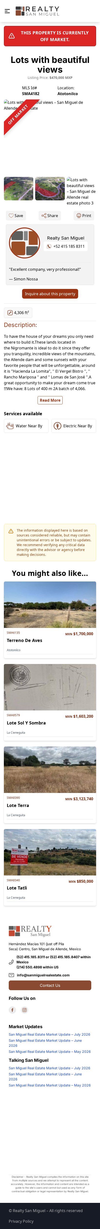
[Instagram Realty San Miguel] (24, 1010)
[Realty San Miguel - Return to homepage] (37, 11)
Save (19, 215)
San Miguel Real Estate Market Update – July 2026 (49, 1034)
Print (86, 215)
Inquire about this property (50, 293)
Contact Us (50, 985)
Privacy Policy (21, 1221)
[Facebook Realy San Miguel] (12, 1010)
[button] (7, 11)
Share (52, 215)
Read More (50, 400)
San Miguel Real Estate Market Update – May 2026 (50, 1051)
